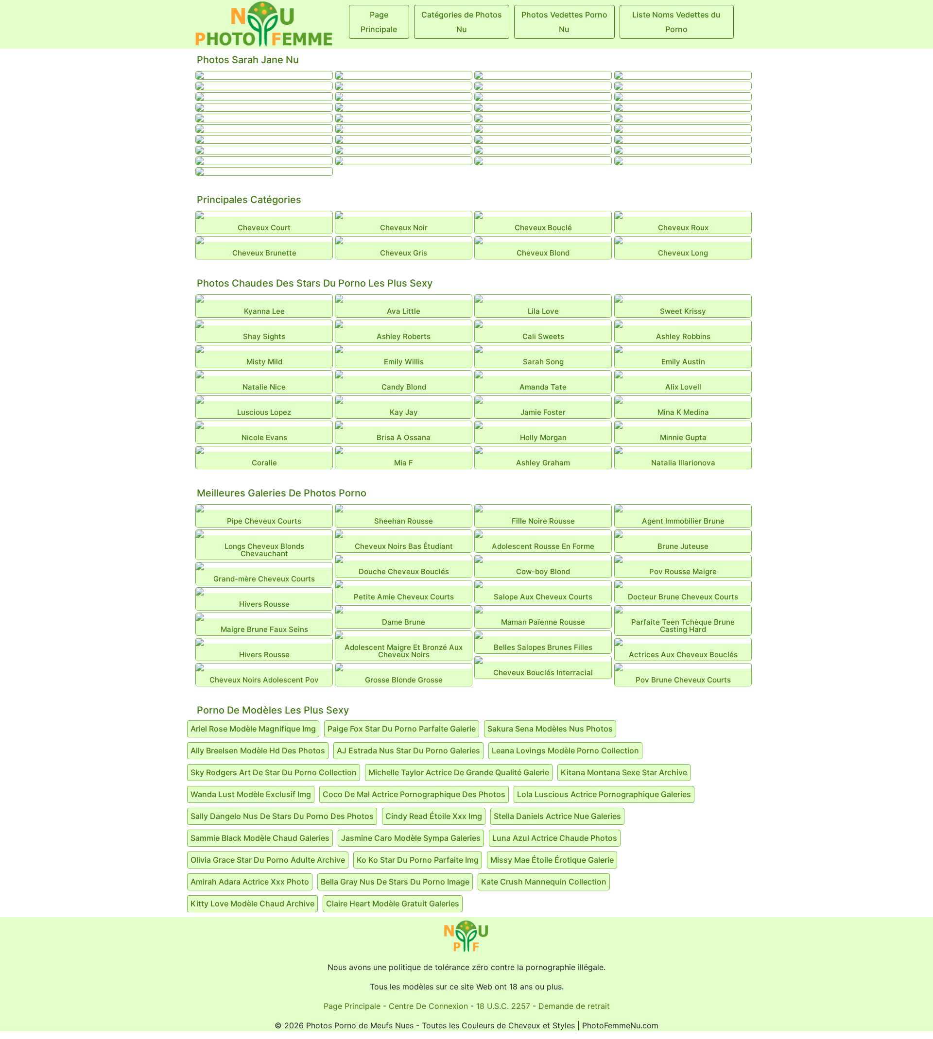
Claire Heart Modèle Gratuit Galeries (392, 903)
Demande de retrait (574, 1006)
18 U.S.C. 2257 (503, 1006)
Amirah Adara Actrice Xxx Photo (249, 881)
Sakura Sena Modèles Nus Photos (550, 728)
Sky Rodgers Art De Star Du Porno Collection (273, 772)
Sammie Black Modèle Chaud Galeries (259, 838)
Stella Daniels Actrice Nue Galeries (557, 816)
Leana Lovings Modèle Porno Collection (565, 750)
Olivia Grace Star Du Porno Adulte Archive (267, 860)
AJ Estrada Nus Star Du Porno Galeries (408, 750)
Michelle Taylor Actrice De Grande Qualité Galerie (458, 772)
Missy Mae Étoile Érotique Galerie (552, 860)
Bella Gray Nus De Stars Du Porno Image (395, 881)
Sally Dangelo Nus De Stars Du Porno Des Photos (282, 816)
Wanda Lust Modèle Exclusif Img (250, 794)
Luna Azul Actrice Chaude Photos (554, 838)
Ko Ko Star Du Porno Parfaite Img (418, 860)
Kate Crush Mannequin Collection (543, 881)
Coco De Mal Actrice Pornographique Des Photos (414, 794)
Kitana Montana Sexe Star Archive (624, 772)
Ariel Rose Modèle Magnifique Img (253, 728)
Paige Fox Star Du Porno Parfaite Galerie (402, 728)
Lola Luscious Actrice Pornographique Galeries (604, 794)
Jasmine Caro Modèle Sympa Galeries (411, 838)
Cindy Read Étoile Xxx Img (433, 816)
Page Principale (352, 1006)
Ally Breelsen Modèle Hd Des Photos (257, 750)
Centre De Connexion (428, 1006)
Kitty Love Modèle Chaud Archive (252, 903)
